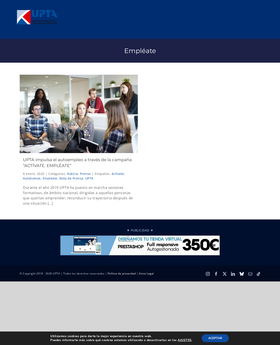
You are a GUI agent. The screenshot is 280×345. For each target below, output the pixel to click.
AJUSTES (185, 340)
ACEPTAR (215, 338)
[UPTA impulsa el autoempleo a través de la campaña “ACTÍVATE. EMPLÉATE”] (79, 114)
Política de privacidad (122, 273)
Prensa (85, 174)
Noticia (72, 174)
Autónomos (32, 178)
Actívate (118, 174)
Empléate (50, 178)
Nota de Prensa (71, 178)
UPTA (89, 178)
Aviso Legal (146, 273)
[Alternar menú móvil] (271, 6)
